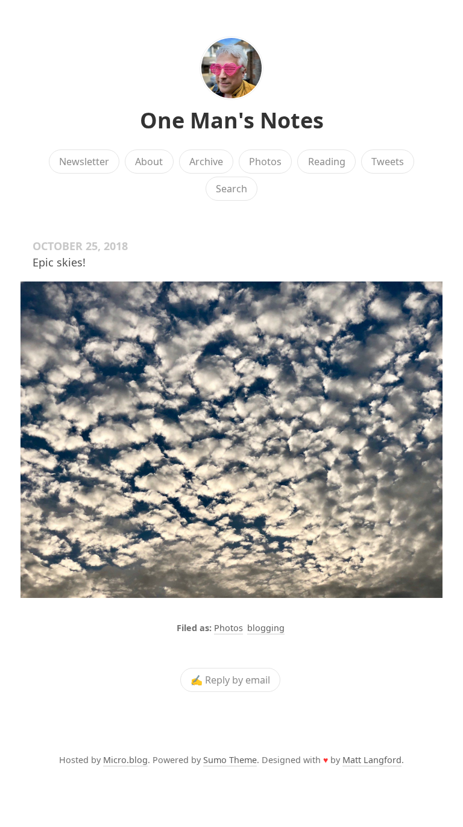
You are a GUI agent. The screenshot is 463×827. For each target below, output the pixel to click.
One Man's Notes (232, 120)
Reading (326, 161)
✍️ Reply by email (230, 680)
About (149, 161)
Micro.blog (125, 760)
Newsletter (84, 161)
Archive (206, 161)
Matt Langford (372, 760)
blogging (266, 628)
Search (231, 188)
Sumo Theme (230, 760)
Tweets (387, 161)
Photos (265, 161)
